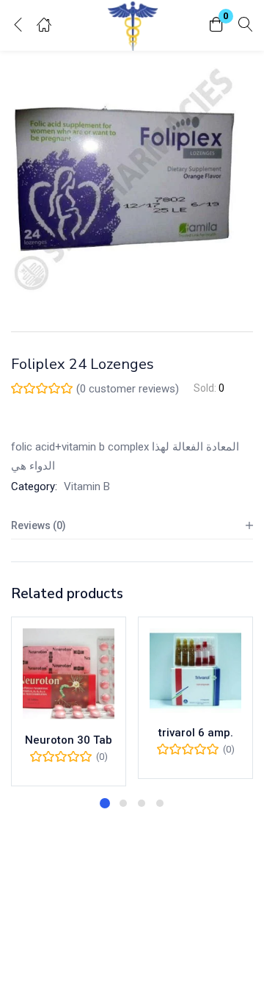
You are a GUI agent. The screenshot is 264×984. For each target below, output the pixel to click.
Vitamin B (87, 486)
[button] (216, 25)
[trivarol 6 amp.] (195, 670)
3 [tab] (141, 803)
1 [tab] (105, 803)
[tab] (132, 525)
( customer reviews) (127, 388)
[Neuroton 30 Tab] (68, 674)
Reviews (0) (38, 525)
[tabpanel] (68, 701)
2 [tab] (123, 803)
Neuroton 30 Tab (68, 740)
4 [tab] (160, 803)
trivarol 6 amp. (195, 732)
